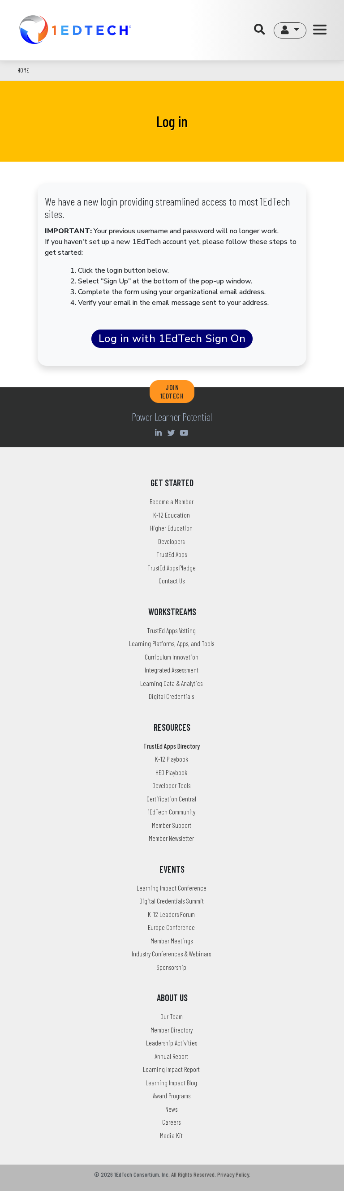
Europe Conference (171, 927)
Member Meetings (171, 941)
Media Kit (171, 1135)
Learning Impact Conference (171, 888)
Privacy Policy (233, 1174)
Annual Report (171, 1056)
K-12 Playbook (171, 759)
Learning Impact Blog (171, 1083)
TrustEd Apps (171, 554)
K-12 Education (171, 515)
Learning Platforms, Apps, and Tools (171, 643)
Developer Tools (171, 785)
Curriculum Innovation (171, 657)
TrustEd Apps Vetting (171, 630)
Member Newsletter (171, 838)
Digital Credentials (171, 696)
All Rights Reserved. (193, 1174)
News (171, 1109)
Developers (171, 541)
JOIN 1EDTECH (172, 391)
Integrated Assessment (171, 670)
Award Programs (171, 1096)
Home (23, 70)
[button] (290, 30)
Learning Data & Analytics (171, 683)
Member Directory (171, 1030)
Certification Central (171, 799)
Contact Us (172, 581)
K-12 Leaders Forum (171, 914)
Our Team (171, 1016)
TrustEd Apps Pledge (171, 568)
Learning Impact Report (171, 1069)
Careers (171, 1122)
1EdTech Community (171, 812)
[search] (262, 30)
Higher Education (171, 528)
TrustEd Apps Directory (171, 746)
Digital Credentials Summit (171, 901)
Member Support (171, 825)
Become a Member (172, 501)
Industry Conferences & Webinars (171, 954)
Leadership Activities (171, 1043)
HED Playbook (171, 772)
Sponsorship (171, 967)
